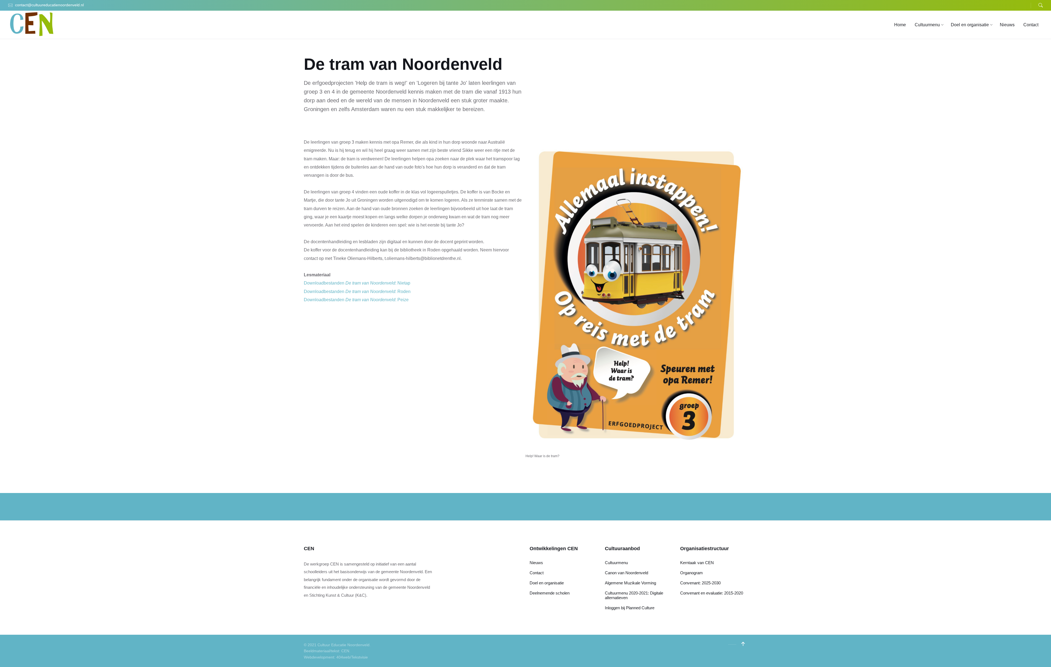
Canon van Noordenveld (626, 572)
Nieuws (536, 562)
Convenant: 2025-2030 (700, 583)
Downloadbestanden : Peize (356, 299)
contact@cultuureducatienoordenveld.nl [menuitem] (49, 5)
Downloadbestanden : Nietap (357, 283)
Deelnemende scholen (550, 593)
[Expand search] (1040, 5)
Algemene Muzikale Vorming (630, 583)
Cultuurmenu (616, 562)
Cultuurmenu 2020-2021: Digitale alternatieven (634, 595)
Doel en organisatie (547, 583)
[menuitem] (900, 24)
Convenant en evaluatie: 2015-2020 (711, 593)
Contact (537, 572)
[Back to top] (743, 644)
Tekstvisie (359, 657)
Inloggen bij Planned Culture (629, 607)
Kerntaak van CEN (697, 562)
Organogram (691, 572)
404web (343, 657)
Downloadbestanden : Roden (357, 291)
